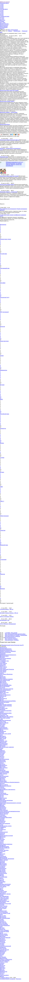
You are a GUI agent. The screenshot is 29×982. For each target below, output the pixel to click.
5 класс (2, 10)
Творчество (3, 761)
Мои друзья (3, 738)
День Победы (3, 663)
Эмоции (2, 787)
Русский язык (3, 923)
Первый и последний (5, 903)
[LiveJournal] (17, 135)
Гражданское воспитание (6, 800)
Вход (9, 29)
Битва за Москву (4, 722)
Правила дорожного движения (8, 651)
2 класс (2, 5)
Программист (3, 864)
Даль (1, 955)
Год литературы (4, 684)
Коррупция (3, 809)
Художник (2, 869)
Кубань (2, 964)
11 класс (2, 18)
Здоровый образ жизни (6, 817)
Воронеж (2, 970)
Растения (2, 839)
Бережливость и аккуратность (7, 789)
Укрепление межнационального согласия (10, 802)
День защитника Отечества (7, 669)
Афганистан (3, 696)
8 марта (2, 673)
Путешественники (4, 960)
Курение (2, 819)
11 (0, 296)
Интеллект (2, 766)
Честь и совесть (4, 784)
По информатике (4, 896)
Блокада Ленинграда (5, 694)
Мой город (3, 804)
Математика (3, 917)
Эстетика (2, 753)
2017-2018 (2, 22)
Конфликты (3, 731)
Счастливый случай (5, 913)
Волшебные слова (4, 901)
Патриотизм (3, 807)
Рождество (2, 676)
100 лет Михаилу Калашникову (8, 623)
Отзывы (2, 21)
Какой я (2, 739)
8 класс (2, 14)
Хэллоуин (2, 687)
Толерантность (4, 743)
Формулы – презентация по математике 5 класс (10, 149)
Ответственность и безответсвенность (9, 782)
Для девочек (3, 886)
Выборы (2, 805)
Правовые (2, 806)
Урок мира (2, 724)
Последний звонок (5, 686)
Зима (1, 926)
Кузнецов (2, 938)
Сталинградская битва (5, 710)
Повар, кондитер (4, 850)
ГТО (1, 830)
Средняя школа (4, 9)
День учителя (3, 667)
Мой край (2, 799)
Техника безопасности (5, 648)
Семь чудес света (4, 897)
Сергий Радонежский (5, 946)
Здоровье (2, 818)
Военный (2, 862)
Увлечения (2, 760)
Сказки (2, 919)
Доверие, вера (3, 741)
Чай (1, 909)
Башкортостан (3, 971)
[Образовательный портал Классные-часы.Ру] (12, 645)
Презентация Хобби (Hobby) (7, 101)
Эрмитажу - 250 (4, 715)
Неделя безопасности (10, 637)
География (2, 881)
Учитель (2, 849)
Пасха (1, 675)
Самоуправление (4, 898)
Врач (1, 852)
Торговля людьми (4, 772)
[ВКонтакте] (11, 135)
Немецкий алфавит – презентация (8, 112)
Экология (2, 833)
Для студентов (3, 906)
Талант (2, 792)
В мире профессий (4, 847)
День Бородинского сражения (12, 636)
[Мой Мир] (15, 135)
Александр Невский (5, 937)
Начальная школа (4, 3)
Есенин (2, 954)
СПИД (1, 828)
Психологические (4, 759)
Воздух (2, 838)
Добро (1, 748)
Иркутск (2, 969)
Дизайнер (2, 867)
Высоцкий (2, 936)
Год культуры (3, 714)
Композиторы (3, 958)
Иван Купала (3, 682)
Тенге (1, 914)
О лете (1, 887)
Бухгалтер (2, 853)
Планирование (4, 27)
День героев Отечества (6, 705)
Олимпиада (3, 827)
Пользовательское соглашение (7, 978)
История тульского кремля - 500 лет (9, 613)
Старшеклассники (4, 16)
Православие (3, 781)
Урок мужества (4, 810)
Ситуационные (4, 912)
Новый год (3, 665)
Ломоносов (3, 940)
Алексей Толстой (4, 949)
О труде (2, 879)
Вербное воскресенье (5, 720)
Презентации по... (4, 23)
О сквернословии (4, 771)
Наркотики (3, 821)
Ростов (1, 974)
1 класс (2, 4)
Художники (3, 957)
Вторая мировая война (5, 685)
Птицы (2, 843)
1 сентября (2, 662)
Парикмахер (3, 868)
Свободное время (4, 931)
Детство (2, 768)
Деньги (2, 762)
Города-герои (3, 891)
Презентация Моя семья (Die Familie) (9, 90)
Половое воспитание (5, 884)
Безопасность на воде (5, 652)
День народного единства (6, 688)
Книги (1, 878)
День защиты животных (6, 844)
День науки (3, 668)
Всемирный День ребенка (6, 716)
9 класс (2, 15)
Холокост (2, 707)
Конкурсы (2, 20)
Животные (2, 836)
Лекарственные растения (6, 835)
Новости (2, 28)
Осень (1, 932)
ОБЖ (1, 883)
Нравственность (4, 728)
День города (3, 908)
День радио (3, 721)
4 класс (2, 7)
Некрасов (2, 941)
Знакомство (3, 777)
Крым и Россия (4, 813)
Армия (1, 895)
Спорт (1, 824)
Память (2, 790)
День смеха (3, 693)
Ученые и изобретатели (6, 959)
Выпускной (3, 681)
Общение (2, 750)
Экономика (3, 902)
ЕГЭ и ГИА (3, 915)
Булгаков (2, 953)
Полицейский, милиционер (7, 858)
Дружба (2, 754)
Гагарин (2, 944)
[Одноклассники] (14, 135)
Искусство (2, 779)
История (2, 927)
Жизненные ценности (5, 785)
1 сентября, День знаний (11, 632)
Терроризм (2, 653)
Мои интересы (3, 767)
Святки (2, 711)
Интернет (2, 657)
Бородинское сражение (6, 704)
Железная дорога (4, 656)
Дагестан (2, 972)
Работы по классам (5, 1)
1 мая (1, 719)
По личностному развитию (7, 747)
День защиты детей (5, 680)
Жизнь (1, 730)
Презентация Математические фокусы (9, 139)
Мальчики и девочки (5, 893)
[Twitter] (12, 135)
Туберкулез (3, 829)
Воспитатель (3, 863)
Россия (1, 796)
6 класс (2, 11)
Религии (2, 756)
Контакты (18, 978)
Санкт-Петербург (4, 975)
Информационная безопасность (8, 654)
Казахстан (2, 965)
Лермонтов (3, 947)
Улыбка (2, 890)
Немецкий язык (4, 156)
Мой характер (3, 773)
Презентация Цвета (5, 124)
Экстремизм (3, 801)
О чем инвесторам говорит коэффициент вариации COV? (13, 215)
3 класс (2, 6)
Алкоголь (2, 822)
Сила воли (2, 788)
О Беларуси (3, 892)
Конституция (3, 798)
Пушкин (2, 943)
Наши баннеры (4, 26)
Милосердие (3, 742)
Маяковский (3, 951)
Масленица (3, 677)
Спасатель (2, 851)
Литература (3, 921)
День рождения (4, 924)
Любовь (2, 732)
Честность (2, 764)
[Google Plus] (19, 135)
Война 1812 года (4, 692)
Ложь (1, 734)
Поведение (3, 751)
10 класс (2, 17)
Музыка (2, 875)
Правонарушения (4, 812)
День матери (3, 670)
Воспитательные (4, 776)
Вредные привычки (5, 823)
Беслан (1, 697)
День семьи (3, 664)
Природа (2, 834)
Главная (10, 31)
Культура (2, 783)
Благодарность (3, 744)
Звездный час (3, 698)
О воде (1, 841)
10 (0, 295)
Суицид (2, 758)
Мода (1, 889)
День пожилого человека (11, 638)
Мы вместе (3, 736)
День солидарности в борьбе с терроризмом (16, 635)
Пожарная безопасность (6, 650)
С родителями (3, 876)
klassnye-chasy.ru (5, 977)
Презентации (17, 31)
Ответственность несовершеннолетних (10, 811)
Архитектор (3, 856)
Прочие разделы (4, 24)
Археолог (2, 861)
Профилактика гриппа (5, 826)
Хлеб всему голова (5, 885)
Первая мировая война (6, 713)
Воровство (2, 770)
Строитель (2, 866)
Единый (2, 904)
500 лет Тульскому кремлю (7, 616)
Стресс (1, 775)
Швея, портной (4, 859)
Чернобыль (3, 691)
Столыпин (2, 942)
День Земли (3, 671)
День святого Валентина (6, 674)
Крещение (2, 709)
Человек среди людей (5, 733)
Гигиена (2, 920)
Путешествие (3, 907)
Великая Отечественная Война (8, 701)
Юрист (1, 855)
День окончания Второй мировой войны (15, 634)
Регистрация (14, 29)
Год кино (2, 725)
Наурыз (2, 703)
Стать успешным (4, 930)
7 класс (2, 12)
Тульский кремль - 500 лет (6, 609)
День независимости (5, 690)
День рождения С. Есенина (12, 640)
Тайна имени (3, 900)
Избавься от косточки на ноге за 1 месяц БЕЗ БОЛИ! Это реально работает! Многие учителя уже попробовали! (14, 163)
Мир (1, 749)
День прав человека (5, 718)
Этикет (2, 755)
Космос (2, 699)
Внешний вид (3, 765)
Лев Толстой (3, 948)
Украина (2, 966)
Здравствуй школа (4, 702)
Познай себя (3, 737)
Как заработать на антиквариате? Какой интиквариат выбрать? (13, 209)
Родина (2, 795)
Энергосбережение (5, 925)
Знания (2, 874)
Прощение (2, 745)
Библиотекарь (3, 857)
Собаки (2, 840)
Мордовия (2, 967)
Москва (2, 880)
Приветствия (3, 910)
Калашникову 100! (4, 620)
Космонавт (3, 870)
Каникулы (2, 929)
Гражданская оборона (5, 658)
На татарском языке (5, 918)
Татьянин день (3, 708)
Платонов (2, 952)
